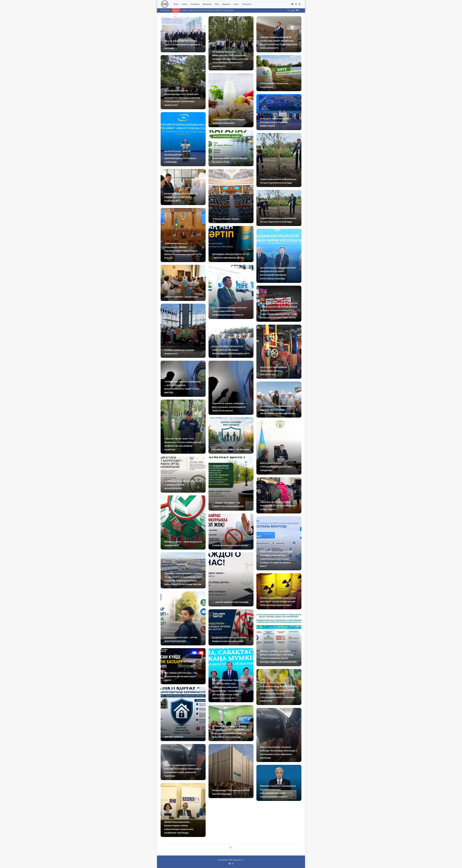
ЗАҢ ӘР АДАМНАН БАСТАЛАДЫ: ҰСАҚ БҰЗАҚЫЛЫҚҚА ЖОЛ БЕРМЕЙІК (228, 829)
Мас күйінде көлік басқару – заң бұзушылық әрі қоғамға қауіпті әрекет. (180, 676)
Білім (217, 4)
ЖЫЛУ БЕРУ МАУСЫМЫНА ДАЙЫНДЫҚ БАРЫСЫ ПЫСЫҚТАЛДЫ (273, 371)
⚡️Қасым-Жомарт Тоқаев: (225, 219)
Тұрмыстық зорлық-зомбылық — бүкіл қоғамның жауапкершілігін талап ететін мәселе (229, 407)
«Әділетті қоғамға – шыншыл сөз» (181, 297)
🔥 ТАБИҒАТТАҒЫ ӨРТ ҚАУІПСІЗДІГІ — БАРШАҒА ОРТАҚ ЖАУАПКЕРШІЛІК (182, 485)
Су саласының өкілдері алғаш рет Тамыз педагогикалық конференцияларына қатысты (229, 311)
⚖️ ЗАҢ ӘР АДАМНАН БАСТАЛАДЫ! (230, 602)
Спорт (236, 4)
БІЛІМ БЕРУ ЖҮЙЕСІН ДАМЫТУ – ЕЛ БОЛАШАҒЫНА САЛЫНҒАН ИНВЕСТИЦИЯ (278, 122)
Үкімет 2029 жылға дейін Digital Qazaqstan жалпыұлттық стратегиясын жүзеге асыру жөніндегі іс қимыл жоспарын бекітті (276, 558)
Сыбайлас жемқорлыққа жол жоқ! (230, 545)
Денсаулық (207, 4)
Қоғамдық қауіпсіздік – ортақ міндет (231, 449)
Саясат (184, 4)
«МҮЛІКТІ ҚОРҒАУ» (174, 737)
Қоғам (176, 4)
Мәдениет (226, 4)
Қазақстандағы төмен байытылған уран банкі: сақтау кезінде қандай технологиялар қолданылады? (278, 601)
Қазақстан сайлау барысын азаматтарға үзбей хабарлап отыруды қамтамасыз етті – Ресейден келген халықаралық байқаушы (276, 846)
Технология (246, 4)
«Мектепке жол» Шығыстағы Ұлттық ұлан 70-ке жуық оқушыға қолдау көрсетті (277, 505)
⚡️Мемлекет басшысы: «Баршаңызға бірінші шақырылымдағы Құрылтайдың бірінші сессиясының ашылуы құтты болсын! (183, 250)
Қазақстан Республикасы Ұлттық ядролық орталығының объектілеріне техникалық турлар (277, 410)
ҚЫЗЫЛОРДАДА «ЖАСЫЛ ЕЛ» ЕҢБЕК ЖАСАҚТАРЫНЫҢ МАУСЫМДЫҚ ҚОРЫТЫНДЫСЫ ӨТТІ (231, 350)
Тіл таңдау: (291, 10)
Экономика (195, 4)
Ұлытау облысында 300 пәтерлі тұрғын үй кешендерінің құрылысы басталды (182, 44)
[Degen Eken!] (165, 4)
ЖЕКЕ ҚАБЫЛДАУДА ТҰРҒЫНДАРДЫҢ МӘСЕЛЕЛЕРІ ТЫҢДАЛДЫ (276, 467)
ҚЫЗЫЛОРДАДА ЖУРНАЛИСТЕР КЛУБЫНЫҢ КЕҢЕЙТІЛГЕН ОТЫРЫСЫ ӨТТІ (181, 197)
